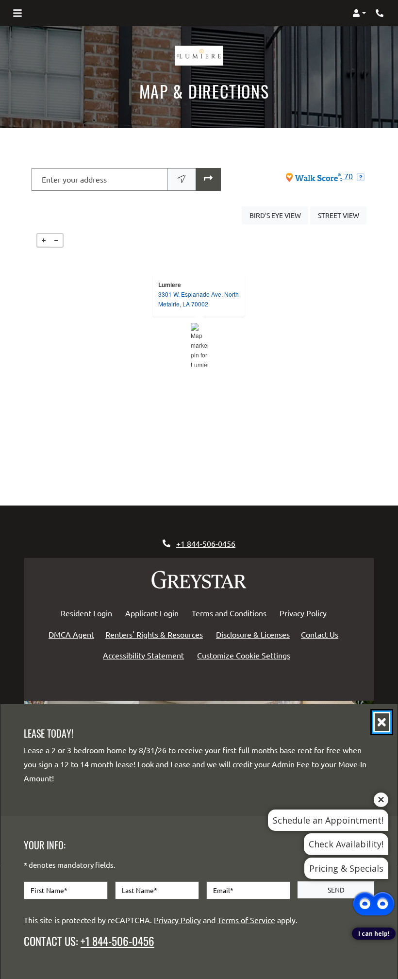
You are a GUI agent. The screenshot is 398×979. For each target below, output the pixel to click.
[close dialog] (382, 722)
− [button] (56, 240)
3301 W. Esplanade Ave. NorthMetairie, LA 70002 (198, 299)
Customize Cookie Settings (243, 655)
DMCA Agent (73, 634)
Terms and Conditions (231, 613)
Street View (342, 214)
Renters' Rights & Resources (156, 634)
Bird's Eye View (278, 214)
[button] (359, 13)
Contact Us (319, 634)
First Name (49, 890)
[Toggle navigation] (17, 13)
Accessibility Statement (145, 655)
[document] (199, 344)
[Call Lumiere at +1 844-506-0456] (380, 13)
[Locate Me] (181, 179)
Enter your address (74, 179)
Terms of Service (246, 919)
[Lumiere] (199, 345)
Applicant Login (153, 613)
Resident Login (88, 613)
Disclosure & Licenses (255, 634)
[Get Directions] (208, 179)
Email (223, 890)
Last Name (139, 890)
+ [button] (43, 240)
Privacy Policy (305, 613)
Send (336, 889)
